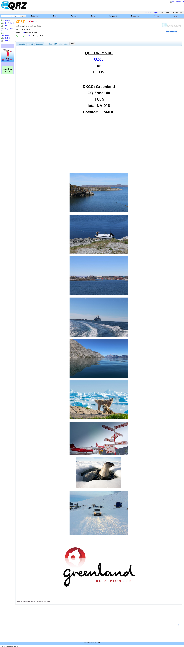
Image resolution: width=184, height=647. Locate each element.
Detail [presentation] (31, 44)
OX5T (30, 36)
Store (93, 16)
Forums (74, 16)
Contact (156, 16)
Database (34, 16)
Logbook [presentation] (39, 44)
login (147, 13)
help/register (155, 13)
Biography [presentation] (21, 44)
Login (176, 16)
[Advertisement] (97, 625)
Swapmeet (113, 16)
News (55, 16)
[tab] (21, 44)
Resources (135, 16)
